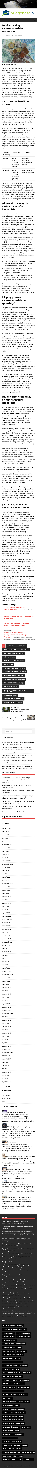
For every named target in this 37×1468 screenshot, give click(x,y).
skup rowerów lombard (11, 1427)
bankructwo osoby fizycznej (13, 1326)
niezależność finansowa (11, 1358)
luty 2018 (5, 1039)
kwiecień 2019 (6, 1020)
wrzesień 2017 (6, 1056)
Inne (3, 1102)
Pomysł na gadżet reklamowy (16, 1112)
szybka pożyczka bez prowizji (13, 683)
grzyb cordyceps (9, 1337)
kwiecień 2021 (6, 958)
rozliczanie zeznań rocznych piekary (16, 1402)
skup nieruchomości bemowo (13, 675)
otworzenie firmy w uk (11, 1369)
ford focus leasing (23, 1333)
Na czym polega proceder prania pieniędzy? (21, 1156)
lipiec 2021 (5, 948)
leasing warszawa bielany (12, 1347)
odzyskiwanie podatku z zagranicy (15, 1365)
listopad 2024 (6, 861)
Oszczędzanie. (11, 1142)
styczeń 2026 (6, 841)
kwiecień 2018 (6, 1033)
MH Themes (30, 1466)
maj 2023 (5, 900)
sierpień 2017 (6, 1059)
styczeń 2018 (6, 1043)
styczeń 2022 (6, 935)
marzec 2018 (6, 1036)
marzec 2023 (6, 906)
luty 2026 (5, 838)
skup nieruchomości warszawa (14, 679)
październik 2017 (7, 1052)
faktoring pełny (8, 1333)
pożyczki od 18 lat (9, 1387)
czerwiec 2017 (6, 1065)
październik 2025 (7, 845)
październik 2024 (7, 864)
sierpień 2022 (6, 926)
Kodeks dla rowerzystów (15, 1182)
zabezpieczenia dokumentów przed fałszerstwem (15, 690)
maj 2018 (5, 1030)
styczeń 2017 (6, 1082)
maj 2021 (5, 955)
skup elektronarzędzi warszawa (14, 672)
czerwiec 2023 (6, 896)
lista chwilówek (8, 1351)
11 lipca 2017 (7, 35)
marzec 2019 (6, 1023)
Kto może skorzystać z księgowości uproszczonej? (17, 1254)
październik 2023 (7, 883)
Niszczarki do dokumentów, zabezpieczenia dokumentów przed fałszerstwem (16, 635)
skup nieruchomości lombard (13, 1420)
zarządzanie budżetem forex (13, 699)
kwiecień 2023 (6, 903)
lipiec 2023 (5, 893)
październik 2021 (7, 942)
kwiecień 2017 (6, 1072)
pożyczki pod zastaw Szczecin (13, 661)
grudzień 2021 (6, 939)
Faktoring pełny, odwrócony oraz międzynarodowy (17, 1298)
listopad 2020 (6, 971)
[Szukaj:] (18, 731)
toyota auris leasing (10, 686)
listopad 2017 (6, 1049)
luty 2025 (5, 857)
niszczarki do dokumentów (16, 646)
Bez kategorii (6, 1095)
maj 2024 (5, 874)
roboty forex (8, 664)
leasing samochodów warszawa (14, 1344)
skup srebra (26, 1427)
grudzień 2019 (6, 1007)
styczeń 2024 (6, 877)
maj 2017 (5, 1069)
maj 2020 (5, 991)
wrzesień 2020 (6, 978)
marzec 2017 (6, 1075)
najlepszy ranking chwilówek (13, 1355)
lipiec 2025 (5, 851)
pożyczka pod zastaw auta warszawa (16, 1380)
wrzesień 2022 (6, 922)
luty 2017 (5, 1078)
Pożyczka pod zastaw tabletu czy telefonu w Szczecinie (18, 1285)
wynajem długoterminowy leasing (15, 1445)
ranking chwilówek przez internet (15, 1394)
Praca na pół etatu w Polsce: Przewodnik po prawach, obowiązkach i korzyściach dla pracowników (16, 780)
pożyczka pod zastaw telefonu (13, 1384)
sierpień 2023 (6, 890)
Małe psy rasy (21, 1351)
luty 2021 (5, 965)
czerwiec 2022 (6, 929)
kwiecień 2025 (6, 854)
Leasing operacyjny (9, 1340)
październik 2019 (7, 1013)
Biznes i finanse (7, 1098)
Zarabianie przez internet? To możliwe (14, 812)
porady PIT (24, 649)
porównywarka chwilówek (12, 1376)
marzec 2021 (6, 961)
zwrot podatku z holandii (12, 702)
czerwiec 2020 (6, 987)
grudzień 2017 (6, 1046)
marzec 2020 (6, 997)
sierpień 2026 (6, 828)
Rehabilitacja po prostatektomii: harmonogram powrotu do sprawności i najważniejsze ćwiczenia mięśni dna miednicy (18, 750)
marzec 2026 (6, 835)
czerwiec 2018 (6, 1026)
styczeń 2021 (6, 968)
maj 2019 (5, 1017)
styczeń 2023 (6, 913)
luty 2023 (5, 909)
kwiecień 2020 (6, 994)
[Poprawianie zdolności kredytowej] (18, 7)
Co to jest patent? (7, 1262)
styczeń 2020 (6, 1004)
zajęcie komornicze (10, 695)
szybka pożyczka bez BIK (11, 1431)
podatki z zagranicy (10, 649)
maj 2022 (5, 932)
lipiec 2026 (5, 832)
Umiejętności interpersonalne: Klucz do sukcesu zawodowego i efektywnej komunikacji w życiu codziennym (16, 1239)
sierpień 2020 (6, 981)
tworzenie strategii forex (12, 1441)
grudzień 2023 (6, 880)
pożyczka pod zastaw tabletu (13, 653)
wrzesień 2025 (6, 848)
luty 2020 (5, 1000)
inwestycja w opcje (23, 1337)
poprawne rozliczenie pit (12, 1373)
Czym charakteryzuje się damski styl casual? (15, 1316)
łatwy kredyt (28, 1460)
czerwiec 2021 (6, 952)
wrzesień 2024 (6, 867)
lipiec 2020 (5, 984)
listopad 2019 (6, 1010)
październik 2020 (7, 974)
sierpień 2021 (6, 945)
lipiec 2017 (5, 1062)
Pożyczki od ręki (9, 657)
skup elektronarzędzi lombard (14, 668)
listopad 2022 (6, 916)
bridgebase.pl (18, 35)
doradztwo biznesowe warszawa (14, 1329)
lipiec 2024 (5, 871)
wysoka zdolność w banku (12, 1449)
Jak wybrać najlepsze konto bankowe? (19, 1169)
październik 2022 (7, 919)
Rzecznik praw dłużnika (11, 1405)
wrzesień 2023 (6, 887)
